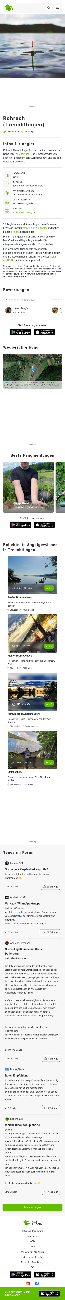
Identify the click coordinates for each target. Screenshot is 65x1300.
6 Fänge (15, 231)
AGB (32, 1241)
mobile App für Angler (35, 228)
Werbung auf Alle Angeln (32, 1252)
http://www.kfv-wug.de (24, 212)
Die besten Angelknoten (32, 1262)
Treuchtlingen (22, 153)
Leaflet (6, 382)
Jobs (32, 1246)
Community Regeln (32, 1257)
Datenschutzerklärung (32, 1231)
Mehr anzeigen (32, 1207)
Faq (32, 1267)
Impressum (32, 1236)
